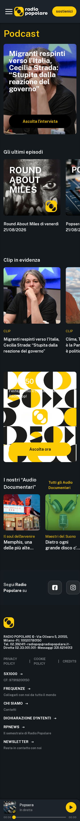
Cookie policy (40, 661)
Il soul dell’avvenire (19, 536)
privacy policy (10, 661)
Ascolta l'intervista (40, 121)
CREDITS (69, 661)
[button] (9, 11)
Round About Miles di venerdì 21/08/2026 (31, 227)
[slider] (14, 817)
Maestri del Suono (60, 536)
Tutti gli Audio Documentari (60, 485)
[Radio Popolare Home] (31, 11)
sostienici (64, 11)
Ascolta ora (40, 449)
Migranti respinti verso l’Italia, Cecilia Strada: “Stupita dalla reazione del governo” (31, 345)
